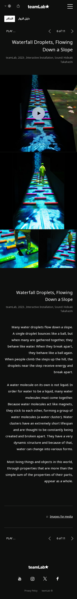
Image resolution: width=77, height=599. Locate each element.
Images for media (61, 517)
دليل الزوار (24, 19)
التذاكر (9, 18)
